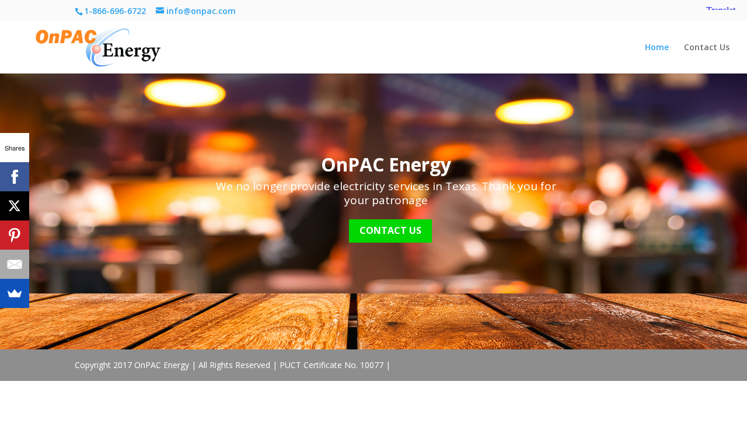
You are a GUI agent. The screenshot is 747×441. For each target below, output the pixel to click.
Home (657, 47)
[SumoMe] (14, 293)
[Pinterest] (14, 235)
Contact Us (706, 47)
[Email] (14, 264)
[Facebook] (14, 176)
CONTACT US (390, 230)
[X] (14, 205)
